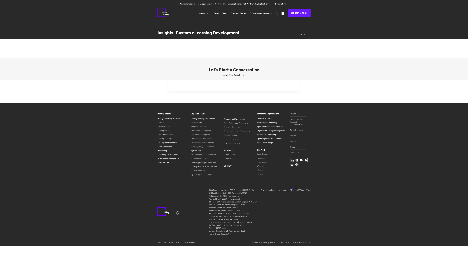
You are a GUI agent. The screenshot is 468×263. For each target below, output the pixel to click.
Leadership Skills (198, 123)
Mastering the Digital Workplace (203, 163)
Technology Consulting (266, 135)
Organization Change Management (271, 131)
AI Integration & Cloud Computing (204, 167)
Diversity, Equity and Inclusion (202, 147)
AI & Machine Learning (199, 159)
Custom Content (164, 127)
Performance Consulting (267, 123)
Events (293, 141)
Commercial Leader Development (237, 131)
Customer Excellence (232, 127)
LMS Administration (165, 135)
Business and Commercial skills (237, 119)
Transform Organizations (261, 13)
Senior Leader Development (202, 139)
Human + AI (204, 14)
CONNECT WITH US (299, 13)
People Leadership (231, 139)
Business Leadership (232, 143)
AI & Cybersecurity (198, 171)
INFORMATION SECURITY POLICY (298, 243)
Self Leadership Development (202, 143)
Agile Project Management (201, 175)
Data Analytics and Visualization (203, 155)
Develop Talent (220, 13)
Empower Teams (238, 13)
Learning (160, 123)
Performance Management (168, 159)
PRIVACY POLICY (276, 243)
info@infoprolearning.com (275, 190)
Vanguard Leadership (199, 127)
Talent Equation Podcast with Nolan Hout (296, 122)
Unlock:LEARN (229, 155)
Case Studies (262, 154)
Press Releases (296, 130)
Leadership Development (167, 155)
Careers (293, 147)
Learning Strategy (164, 139)
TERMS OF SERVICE (259, 243)
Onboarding (162, 151)
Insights (260, 174)
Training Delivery (163, 131)
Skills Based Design (265, 143)
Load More (234, 52)
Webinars (260, 166)
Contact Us (294, 152)
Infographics (262, 162)
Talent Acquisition (164, 147)
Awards (293, 136)
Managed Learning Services (169, 118)
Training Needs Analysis (167, 143)
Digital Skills (196, 151)
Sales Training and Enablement (236, 123)
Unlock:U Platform (264, 118)
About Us (293, 114)
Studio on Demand (164, 163)
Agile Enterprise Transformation (270, 127)
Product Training (230, 135)
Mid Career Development (200, 135)
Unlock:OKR (228, 159)
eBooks (260, 170)
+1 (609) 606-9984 (303, 190)
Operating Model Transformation (270, 139)
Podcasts (261, 158)
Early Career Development (201, 131)
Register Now (280, 4)
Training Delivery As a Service (203, 118)
